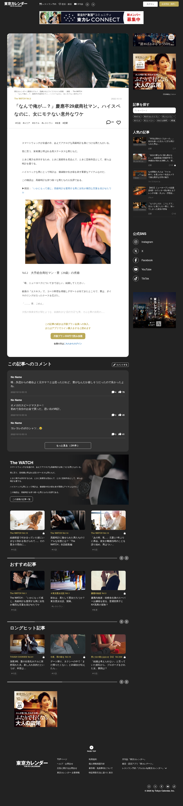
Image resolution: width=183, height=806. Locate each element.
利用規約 (93, 759)
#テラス (137, 120)
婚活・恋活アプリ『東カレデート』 (138, 764)
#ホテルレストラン (151, 116)
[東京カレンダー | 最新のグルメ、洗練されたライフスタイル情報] (21, 4)
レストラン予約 (49, 4)
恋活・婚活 (66, 4)
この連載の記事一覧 (21, 499)
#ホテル (137, 116)
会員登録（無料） (169, 4)
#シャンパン (167, 116)
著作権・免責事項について (101, 768)
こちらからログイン (73, 343)
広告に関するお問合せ (67, 768)
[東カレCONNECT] (91, 17)
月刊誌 (79, 4)
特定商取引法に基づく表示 (101, 772)
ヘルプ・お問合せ (65, 764)
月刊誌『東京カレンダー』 (134, 759)
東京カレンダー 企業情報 (68, 772)
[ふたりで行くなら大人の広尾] (154, 71)
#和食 (173, 120)
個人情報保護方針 (97, 764)
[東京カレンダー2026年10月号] (35, 708)
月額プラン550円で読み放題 (67, 336)
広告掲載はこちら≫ (169, 94)
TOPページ (62, 759)
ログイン (150, 4)
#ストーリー (149, 120)
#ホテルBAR (162, 120)
